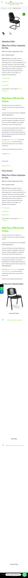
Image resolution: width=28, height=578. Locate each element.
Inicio (4, 8)
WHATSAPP (5, 85)
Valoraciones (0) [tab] (6, 165)
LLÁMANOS (5, 81)
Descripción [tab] (5, 161)
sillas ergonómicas (7, 141)
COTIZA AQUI (6, 78)
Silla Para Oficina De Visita (13, 100)
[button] (24, 14)
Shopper (20, 574)
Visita (9, 8)
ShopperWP (14, 576)
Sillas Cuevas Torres (13, 139)
